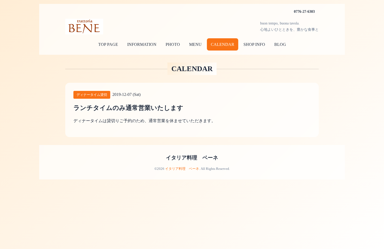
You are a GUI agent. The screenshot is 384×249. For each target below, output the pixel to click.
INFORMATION (141, 44)
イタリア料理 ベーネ (192, 157)
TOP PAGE (108, 44)
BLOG (280, 44)
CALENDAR (222, 44)
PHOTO (173, 44)
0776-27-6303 (304, 12)
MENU (195, 44)
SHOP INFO (254, 44)
